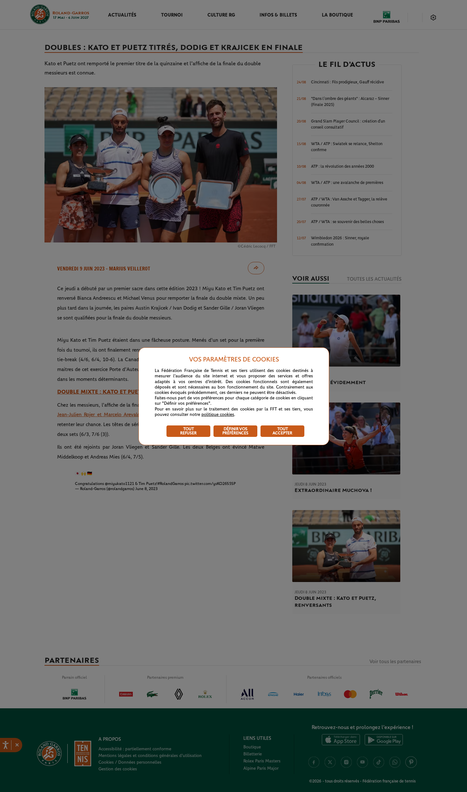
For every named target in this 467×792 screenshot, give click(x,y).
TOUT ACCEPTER (282, 431)
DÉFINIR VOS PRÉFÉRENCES (235, 431)
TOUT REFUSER (188, 431)
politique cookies (217, 414)
